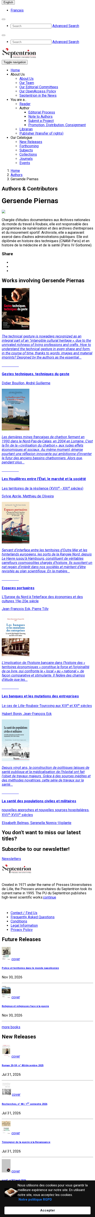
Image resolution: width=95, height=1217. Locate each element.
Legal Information (24, 925)
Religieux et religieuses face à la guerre (25, 1006)
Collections (28, 154)
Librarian (26, 129)
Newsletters (11, 859)
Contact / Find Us (24, 913)
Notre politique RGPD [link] (35, 1199)
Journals (26, 159)
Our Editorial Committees (38, 87)
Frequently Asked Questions (33, 917)
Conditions (19, 921)
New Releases (30, 142)
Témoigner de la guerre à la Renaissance (26, 1142)
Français (17, 10)
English (8, 2)
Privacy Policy (22, 930)
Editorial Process (41, 112)
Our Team (26, 83)
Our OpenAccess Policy (37, 91)
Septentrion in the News (38, 95)
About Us (26, 79)
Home (15, 70)
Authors (17, 175)
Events (24, 163)
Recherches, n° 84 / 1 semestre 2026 (24, 1104)
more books (11, 1027)
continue (49, 897)
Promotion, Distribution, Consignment (57, 125)
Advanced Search (65, 26)
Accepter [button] (47, 1210)
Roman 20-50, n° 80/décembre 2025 (23, 1065)
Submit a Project (41, 121)
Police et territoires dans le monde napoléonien (30, 968)
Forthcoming (29, 146)
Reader (24, 104)
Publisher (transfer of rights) (41, 133)
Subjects (26, 150)
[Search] (3, 19)
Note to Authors (40, 116)
